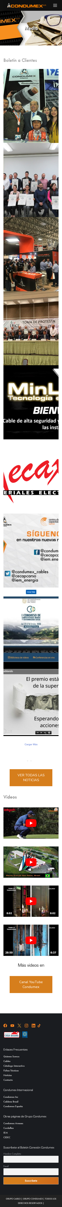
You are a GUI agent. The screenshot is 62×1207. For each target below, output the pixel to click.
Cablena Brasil (10, 1101)
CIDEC (6, 1137)
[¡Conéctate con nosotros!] (31, 551)
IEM (5, 1132)
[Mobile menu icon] (55, 5)
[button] (2, 5)
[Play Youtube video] (31, 823)
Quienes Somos (11, 1056)
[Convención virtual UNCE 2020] (31, 699)
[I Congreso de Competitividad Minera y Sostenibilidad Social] (31, 625)
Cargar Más (31, 744)
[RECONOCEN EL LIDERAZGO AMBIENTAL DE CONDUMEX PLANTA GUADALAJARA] (31, 180)
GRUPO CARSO (13, 1198)
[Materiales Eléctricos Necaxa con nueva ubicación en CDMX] (31, 476)
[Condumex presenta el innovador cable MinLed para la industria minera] (31, 402)
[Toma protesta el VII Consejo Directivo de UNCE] (31, 328)
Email (6, 1166)
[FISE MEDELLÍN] (31, 254)
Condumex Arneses (13, 1123)
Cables (6, 1061)
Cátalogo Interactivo (14, 1066)
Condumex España (13, 1106)
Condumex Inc (10, 1097)
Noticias (7, 1075)
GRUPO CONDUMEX (33, 1198)
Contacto (8, 1080)
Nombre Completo (12, 1153)
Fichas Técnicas (11, 1070)
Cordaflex (8, 1128)
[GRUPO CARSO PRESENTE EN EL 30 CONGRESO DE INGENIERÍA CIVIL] (31, 106)
